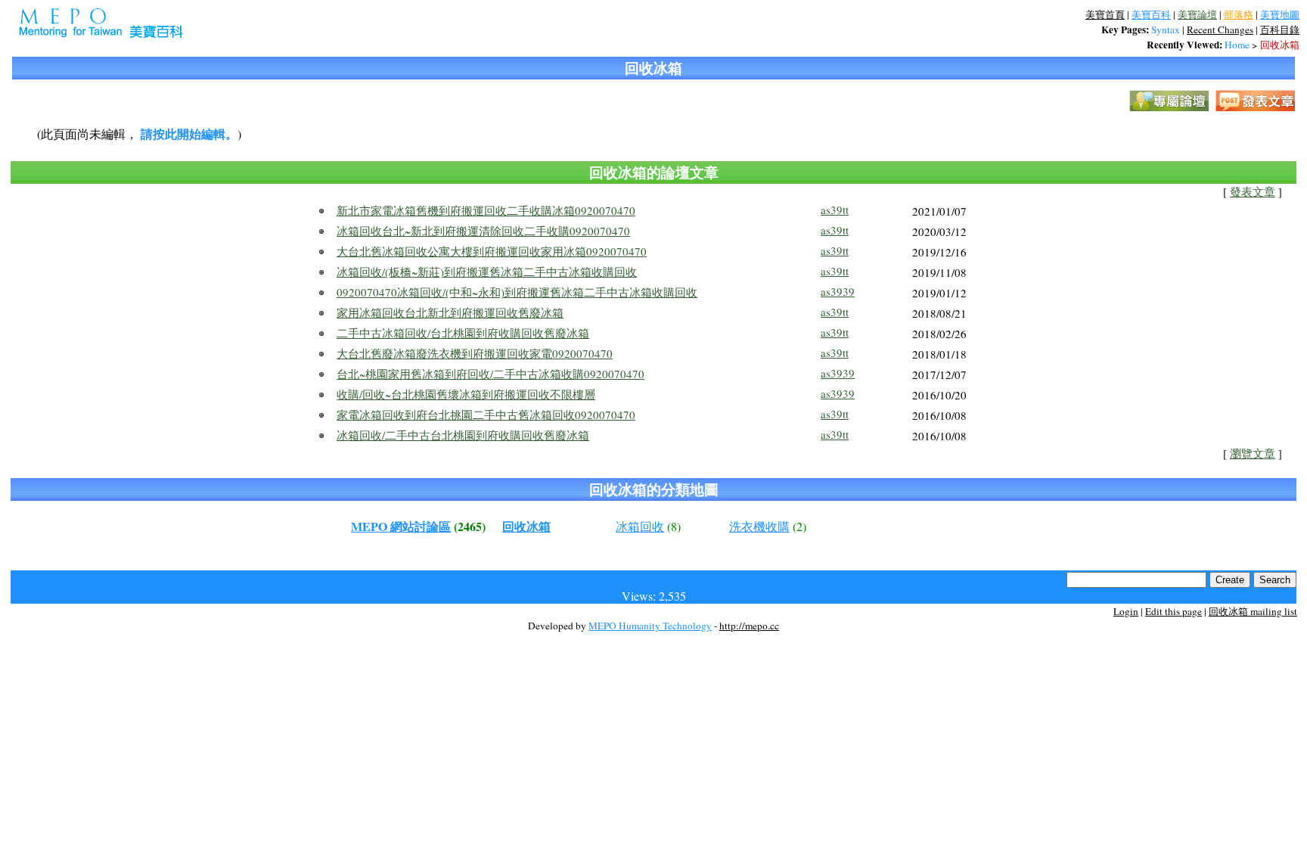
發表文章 (1252, 192)
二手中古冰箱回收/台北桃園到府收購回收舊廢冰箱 (463, 332)
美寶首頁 (1105, 14)
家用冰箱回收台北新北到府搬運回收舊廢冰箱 (450, 312)
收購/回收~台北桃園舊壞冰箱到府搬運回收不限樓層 (466, 394)
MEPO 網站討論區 (401, 526)
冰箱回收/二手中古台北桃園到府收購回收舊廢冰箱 (463, 435)
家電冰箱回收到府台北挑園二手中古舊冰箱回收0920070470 (486, 414)
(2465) (470, 526)
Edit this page (1173, 611)
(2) (799, 526)
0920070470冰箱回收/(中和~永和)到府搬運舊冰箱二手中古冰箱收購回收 (517, 292)
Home (1237, 44)
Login (1125, 611)
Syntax (1165, 29)
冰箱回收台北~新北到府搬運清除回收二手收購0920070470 (483, 230)
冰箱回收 (640, 526)
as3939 (838, 291)
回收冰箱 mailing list (1253, 611)
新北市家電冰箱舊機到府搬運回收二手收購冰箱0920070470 (486, 210)
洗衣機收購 (759, 526)
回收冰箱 (1279, 44)
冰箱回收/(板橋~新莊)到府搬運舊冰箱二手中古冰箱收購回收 (487, 271)
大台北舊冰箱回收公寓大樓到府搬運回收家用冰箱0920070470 (492, 251)
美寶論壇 (1197, 14)
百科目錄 (1279, 29)
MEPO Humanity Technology (650, 625)
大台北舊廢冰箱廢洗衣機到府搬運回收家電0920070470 (475, 353)
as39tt (835, 209)
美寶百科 (1151, 14)
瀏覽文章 (1252, 453)
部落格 (1238, 14)
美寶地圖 (1279, 14)
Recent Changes (1220, 29)
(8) (674, 526)
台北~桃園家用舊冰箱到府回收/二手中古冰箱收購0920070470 (490, 373)
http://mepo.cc (749, 625)
